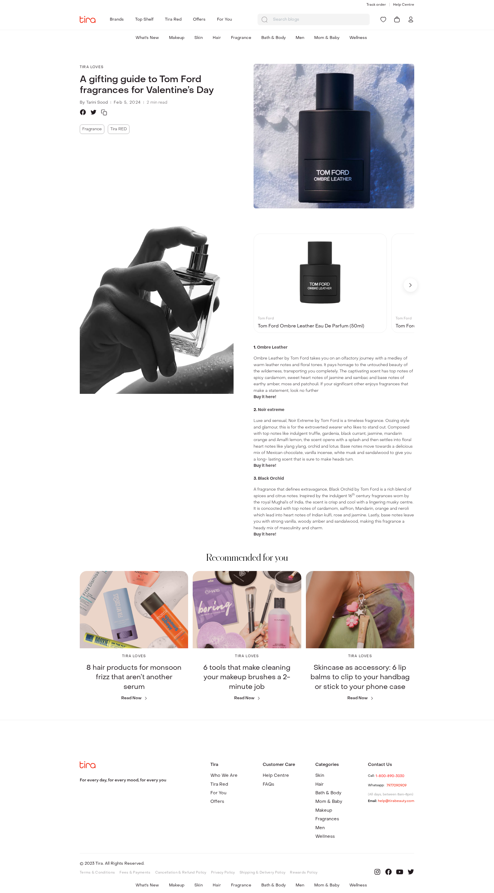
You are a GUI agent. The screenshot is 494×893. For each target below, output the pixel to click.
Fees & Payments (134, 872)
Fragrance (241, 37)
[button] (410, 285)
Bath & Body (273, 37)
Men (300, 37)
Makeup (176, 37)
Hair (217, 37)
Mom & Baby (326, 37)
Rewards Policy (303, 872)
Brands (117, 19)
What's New (147, 37)
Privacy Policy (223, 872)
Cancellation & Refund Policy (180, 872)
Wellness (358, 37)
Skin (198, 37)
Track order (376, 4)
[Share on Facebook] (83, 112)
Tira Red (173, 19)
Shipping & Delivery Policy (263, 872)
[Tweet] (93, 112)
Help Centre (403, 4)
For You (224, 19)
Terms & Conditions (97, 872)
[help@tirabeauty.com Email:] (391, 803)
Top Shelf (144, 19)
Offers (199, 19)
